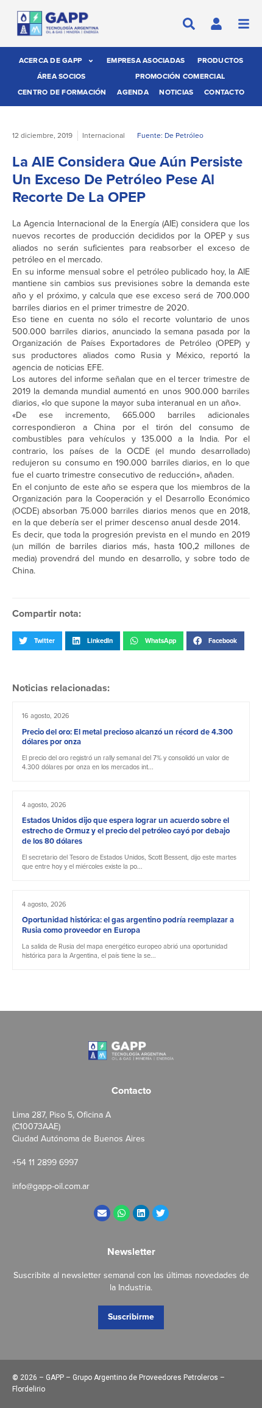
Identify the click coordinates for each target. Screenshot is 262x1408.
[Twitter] (160, 1213)
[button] (37, 640)
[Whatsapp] (121, 1213)
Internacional (103, 135)
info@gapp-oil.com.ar (51, 1186)
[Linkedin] (141, 1213)
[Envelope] (102, 1213)
